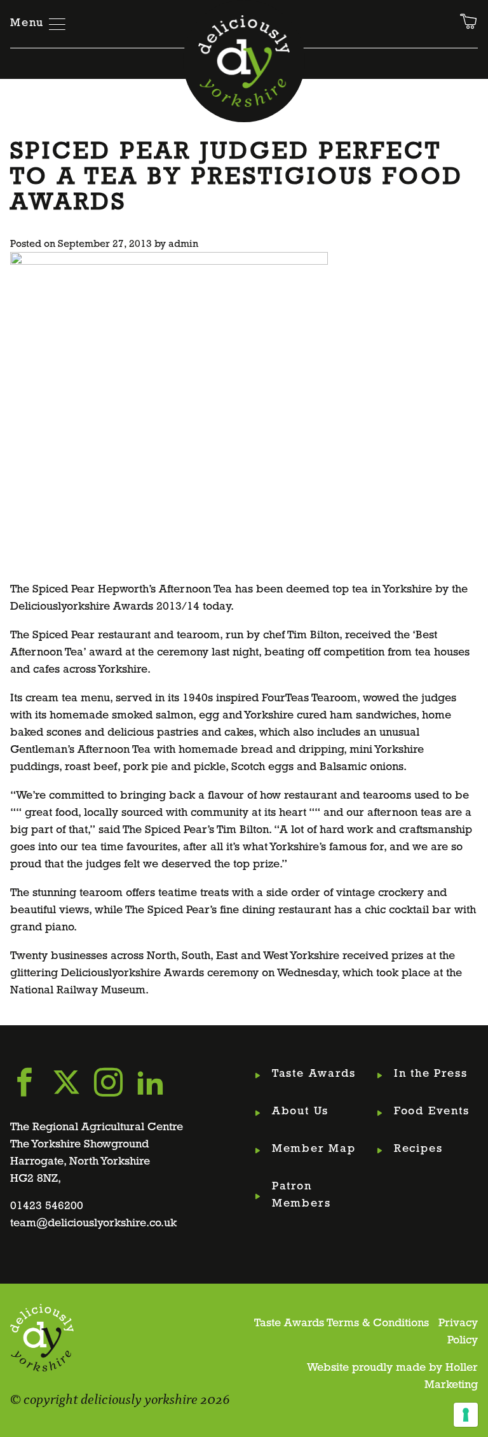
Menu (27, 23)
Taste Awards (314, 1074)
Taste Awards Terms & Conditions (341, 1323)
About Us (300, 1112)
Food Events (432, 1112)
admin (183, 244)
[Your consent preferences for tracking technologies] (466, 1415)
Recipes (418, 1149)
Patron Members (301, 1195)
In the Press (431, 1074)
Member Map (314, 1149)
